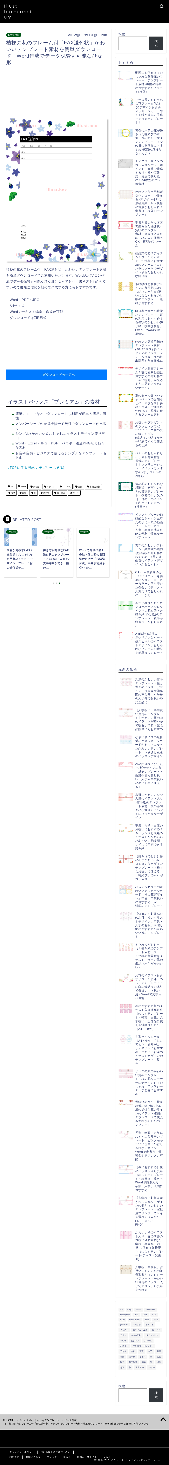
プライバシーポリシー (21, 1452)
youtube (124, 1324)
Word (23, 487)
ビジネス (135, 1340)
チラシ (123, 1335)
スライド (156, 1330)
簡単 (122, 1362)
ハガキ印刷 (136, 1335)
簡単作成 (133, 1362)
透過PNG (139, 1367)
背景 (122, 1367)
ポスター (124, 1346)
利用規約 (14, 1457)
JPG (136, 1314)
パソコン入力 (152, 1335)
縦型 (24, 493)
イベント (149, 1324)
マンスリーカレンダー (143, 1346)
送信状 (46, 493)
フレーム (66, 487)
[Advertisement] (81, 93)
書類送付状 (94, 487)
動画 (159, 1351)
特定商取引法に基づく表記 (55, 1452)
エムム (67, 1457)
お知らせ (137, 1324)
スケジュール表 (140, 1330)
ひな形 (36, 487)
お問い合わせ (33, 1457)
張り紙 (132, 1357)
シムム (107, 1457)
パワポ (123, 1340)
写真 (142, 1351)
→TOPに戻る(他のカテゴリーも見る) (35, 467)
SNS (147, 1319)
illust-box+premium (18, 11)
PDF (154, 1314)
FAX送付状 (13, 35)
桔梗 (12, 493)
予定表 (123, 1351)
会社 (133, 1351)
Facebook (150, 1310)
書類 (79, 487)
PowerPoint (134, 1319)
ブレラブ (52, 1457)
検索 (122, 34)
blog (129, 1310)
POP (122, 1319)
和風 (122, 1357)
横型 (159, 1357)
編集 (144, 1362)
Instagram (125, 1314)
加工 (150, 1351)
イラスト (50, 487)
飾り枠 (75, 493)
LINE (145, 1314)
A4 (11, 487)
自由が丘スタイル (87, 1457)
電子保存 (60, 493)
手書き (143, 1357)
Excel (138, 1310)
